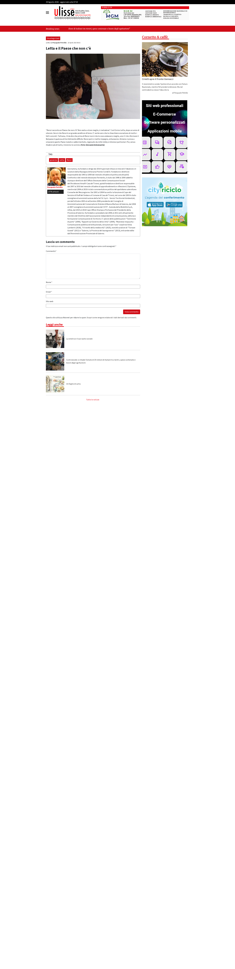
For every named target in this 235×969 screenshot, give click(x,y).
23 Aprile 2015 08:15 (74, 43)
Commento (51, 251)
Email (49, 292)
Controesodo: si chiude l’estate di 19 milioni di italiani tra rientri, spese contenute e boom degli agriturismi (100, 361)
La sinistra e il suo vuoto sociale (79, 338)
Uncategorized (53, 38)
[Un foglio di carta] (55, 384)
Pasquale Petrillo (60, 43)
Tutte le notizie (92, 399)
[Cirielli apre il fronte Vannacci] (165, 59)
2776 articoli (53, 191)
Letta (62, 160)
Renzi (69, 160)
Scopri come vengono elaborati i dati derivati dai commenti (111, 317)
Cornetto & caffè (155, 37)
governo (53, 160)
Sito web (49, 301)
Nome (49, 282)
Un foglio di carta (73, 384)
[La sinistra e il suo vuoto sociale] (55, 339)
